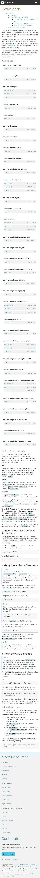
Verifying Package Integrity (19, 17)
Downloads (9, 13)
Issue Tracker (6, 791)
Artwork (4, 779)
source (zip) (8, 93)
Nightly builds (6, 804)
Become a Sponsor (8, 820)
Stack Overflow (7, 795)
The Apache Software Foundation (25, 865)
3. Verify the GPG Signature (23, 25)
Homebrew (5, 482)
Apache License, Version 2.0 (24, 867)
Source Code (6, 787)
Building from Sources (17, 27)
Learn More (8, 854)
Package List (14, 15)
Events (4, 816)
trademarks (34, 869)
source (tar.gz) (9, 90)
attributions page (13, 874)
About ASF (5, 812)
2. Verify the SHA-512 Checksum (24, 23)
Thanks (4, 824)
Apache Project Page (9, 766)
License (4, 774)
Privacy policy (6, 832)
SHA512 (33, 68)
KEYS (14, 48)
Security (4, 828)
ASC (28, 68)
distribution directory (15, 45)
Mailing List (5, 799)
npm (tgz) (7, 68)
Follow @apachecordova (10, 859)
